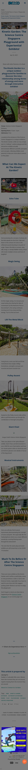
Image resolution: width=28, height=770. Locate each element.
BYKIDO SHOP (21, 745)
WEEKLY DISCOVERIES (21, 740)
